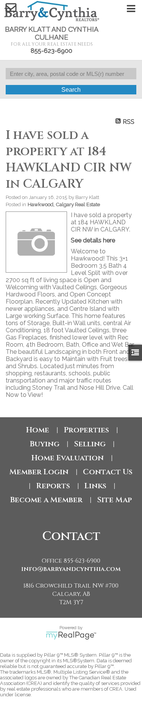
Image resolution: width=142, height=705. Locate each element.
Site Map (114, 500)
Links (95, 486)
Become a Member (46, 500)
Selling (90, 444)
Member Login (39, 472)
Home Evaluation (67, 458)
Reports (53, 486)
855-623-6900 (51, 50)
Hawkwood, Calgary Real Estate (64, 204)
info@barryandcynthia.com (71, 569)
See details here (93, 240)
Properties (86, 430)
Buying (44, 444)
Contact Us (108, 472)
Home (37, 430)
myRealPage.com (71, 635)
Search (71, 89)
